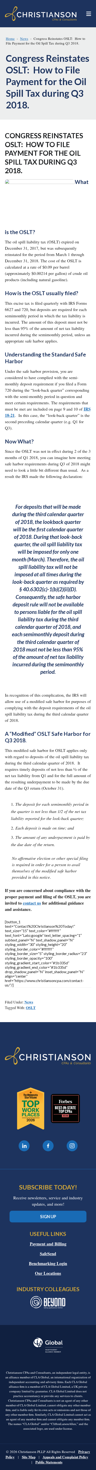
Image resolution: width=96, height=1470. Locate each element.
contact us (32, 903)
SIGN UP (48, 1216)
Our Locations (48, 1273)
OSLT (31, 1007)
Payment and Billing (48, 1244)
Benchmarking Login (48, 1263)
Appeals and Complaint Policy (65, 1457)
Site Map (28, 1457)
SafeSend (48, 1254)
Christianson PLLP (41, 14)
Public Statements (48, 1462)
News (28, 1002)
